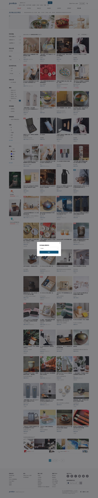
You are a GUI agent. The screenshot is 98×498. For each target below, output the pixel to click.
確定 (49, 252)
